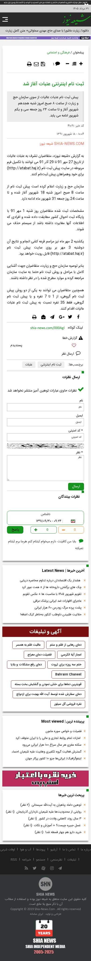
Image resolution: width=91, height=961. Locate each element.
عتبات (28, 365)
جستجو (40, 859)
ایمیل (79, 415)
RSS (14, 859)
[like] (45, 346)
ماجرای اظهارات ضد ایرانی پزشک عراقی (57, 601)
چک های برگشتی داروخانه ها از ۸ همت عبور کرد (51, 587)
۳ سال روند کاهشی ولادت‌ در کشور (54, 818)
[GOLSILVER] (45, 778)
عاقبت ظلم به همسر (28, 644)
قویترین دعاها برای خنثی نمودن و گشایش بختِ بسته (48, 684)
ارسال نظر (68, 354)
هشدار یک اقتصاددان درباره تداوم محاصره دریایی (50, 580)
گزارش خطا (70, 338)
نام (81, 400)
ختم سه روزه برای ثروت (66, 664)
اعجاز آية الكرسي (71, 654)
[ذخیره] (43, 64)
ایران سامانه (36, 914)
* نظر (79, 452)
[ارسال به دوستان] (36, 64)
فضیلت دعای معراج (40, 654)
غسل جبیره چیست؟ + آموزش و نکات (52, 825)
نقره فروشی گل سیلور (67, 704)
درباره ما (86, 849)
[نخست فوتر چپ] (45, 936)
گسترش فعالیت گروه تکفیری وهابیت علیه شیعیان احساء (46, 751)
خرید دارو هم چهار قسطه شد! (58, 832)
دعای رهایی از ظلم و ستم (65, 644)
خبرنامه (26, 859)
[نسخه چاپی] (29, 64)
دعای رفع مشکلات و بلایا (26, 664)
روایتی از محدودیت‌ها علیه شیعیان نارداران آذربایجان (43, 811)
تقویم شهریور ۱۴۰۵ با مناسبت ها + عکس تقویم (52, 594)
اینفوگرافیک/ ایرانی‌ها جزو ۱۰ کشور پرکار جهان (53, 758)
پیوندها (40, 849)
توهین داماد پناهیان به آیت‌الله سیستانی (50, 805)
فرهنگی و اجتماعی (58, 52)
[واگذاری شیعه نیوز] (45, 37)
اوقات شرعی (7, 849)
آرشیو (53, 849)
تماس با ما (69, 849)
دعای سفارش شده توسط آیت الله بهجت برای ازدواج (48, 694)
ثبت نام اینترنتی (51, 365)
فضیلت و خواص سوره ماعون (63, 731)
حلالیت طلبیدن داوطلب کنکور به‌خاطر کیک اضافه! (50, 614)
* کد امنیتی (75, 430)
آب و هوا (25, 849)
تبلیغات (71, 859)
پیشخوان (78, 52)
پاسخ (15, 530)
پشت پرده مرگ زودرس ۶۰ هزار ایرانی (58, 607)
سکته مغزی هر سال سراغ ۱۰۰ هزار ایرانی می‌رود (51, 745)
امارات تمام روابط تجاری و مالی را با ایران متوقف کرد (48, 738)
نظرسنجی (56, 859)
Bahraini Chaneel (68, 674)
